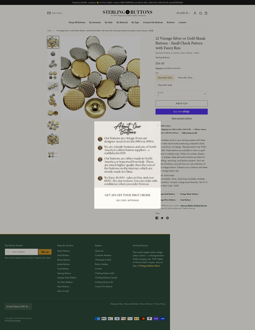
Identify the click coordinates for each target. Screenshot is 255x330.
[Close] (157, 125)
